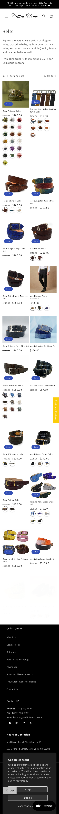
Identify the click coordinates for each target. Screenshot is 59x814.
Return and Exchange (18, 659)
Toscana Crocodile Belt (12, 385)
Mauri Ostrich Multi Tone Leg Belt (15, 297)
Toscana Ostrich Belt (11, 201)
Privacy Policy (20, 780)
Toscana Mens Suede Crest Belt (41, 503)
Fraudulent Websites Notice (21, 681)
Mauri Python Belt (10, 500)
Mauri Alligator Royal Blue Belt (14, 249)
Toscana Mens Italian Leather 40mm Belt (43, 110)
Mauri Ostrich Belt (38, 248)
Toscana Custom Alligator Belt (43, 606)
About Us (11, 637)
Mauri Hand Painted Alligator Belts (15, 560)
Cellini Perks (13, 644)
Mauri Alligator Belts (11, 111)
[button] (6, 16)
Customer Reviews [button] (56, 410)
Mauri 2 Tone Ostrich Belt (13, 454)
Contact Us (12, 689)
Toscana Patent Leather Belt (42, 385)
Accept (27, 789)
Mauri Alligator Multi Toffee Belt (42, 202)
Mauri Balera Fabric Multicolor (38, 297)
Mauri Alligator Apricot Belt (42, 559)
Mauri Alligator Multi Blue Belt (43, 346)
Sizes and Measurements (20, 674)
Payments (12, 666)
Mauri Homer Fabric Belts (41, 454)
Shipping (11, 652)
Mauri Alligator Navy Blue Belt (15, 346)
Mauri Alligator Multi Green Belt (14, 607)
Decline (28, 797)
